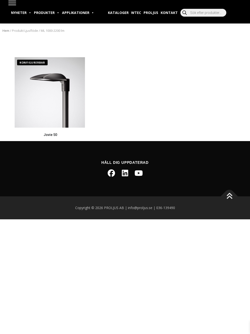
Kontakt (169, 12)
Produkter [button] (44, 12)
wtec (136, 12)
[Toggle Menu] (12, 2)
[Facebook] (111, 173)
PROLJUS (151, 12)
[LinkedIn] (125, 173)
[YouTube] (138, 173)
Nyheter (19, 12)
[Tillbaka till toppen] (229, 196)
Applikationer (75, 12)
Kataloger (118, 12)
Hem (5, 30)
